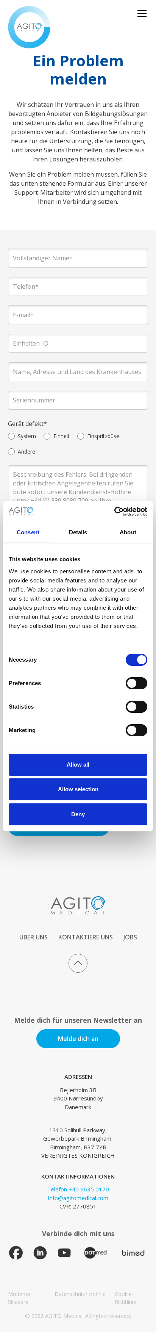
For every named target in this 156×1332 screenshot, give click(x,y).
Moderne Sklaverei (19, 1297)
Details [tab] (78, 532)
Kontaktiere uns (85, 937)
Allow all (78, 764)
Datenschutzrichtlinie (80, 1294)
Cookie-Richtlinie (125, 1297)
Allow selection (78, 789)
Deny (78, 814)
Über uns (33, 937)
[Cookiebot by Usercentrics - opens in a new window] (114, 512)
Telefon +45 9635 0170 (78, 1189)
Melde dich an (78, 1039)
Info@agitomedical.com (78, 1198)
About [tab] (128, 532)
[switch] (136, 683)
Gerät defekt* (27, 423)
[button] (140, 14)
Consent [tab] (28, 532)
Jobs (130, 937)
